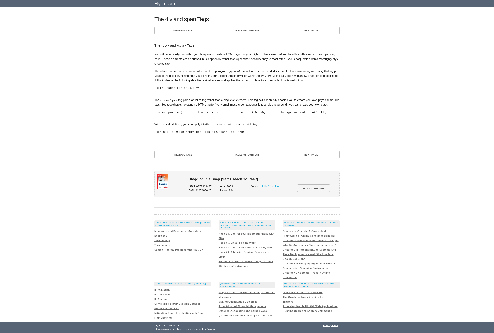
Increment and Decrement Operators (177, 231)
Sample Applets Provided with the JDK (179, 249)
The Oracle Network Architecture (304, 297)
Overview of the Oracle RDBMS (303, 292)
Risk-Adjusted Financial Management (242, 306)
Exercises (160, 236)
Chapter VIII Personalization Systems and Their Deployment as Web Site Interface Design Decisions (309, 254)
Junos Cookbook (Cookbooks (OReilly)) (180, 284)
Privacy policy (330, 325)
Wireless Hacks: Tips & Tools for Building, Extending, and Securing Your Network (245, 225)
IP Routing (160, 299)
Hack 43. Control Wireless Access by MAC (246, 247)
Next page (311, 30)
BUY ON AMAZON (313, 188)
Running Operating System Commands (307, 311)
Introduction (162, 290)
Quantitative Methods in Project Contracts (245, 315)
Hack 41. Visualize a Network (237, 243)
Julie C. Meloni (270, 186)
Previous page (183, 30)
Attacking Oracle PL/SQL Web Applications (310, 306)
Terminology (162, 240)
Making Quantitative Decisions (238, 301)
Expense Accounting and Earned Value (243, 311)
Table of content (247, 30)
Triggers (288, 301)
